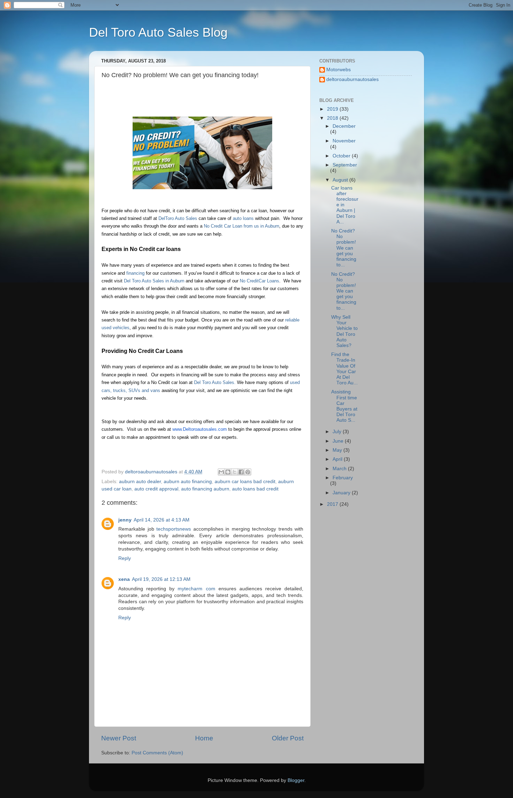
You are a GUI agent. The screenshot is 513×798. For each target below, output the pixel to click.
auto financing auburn (205, 489)
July (338, 431)
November (344, 140)
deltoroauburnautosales (352, 79)
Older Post (288, 738)
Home (204, 738)
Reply (124, 558)
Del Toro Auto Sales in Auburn (155, 281)
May (338, 450)
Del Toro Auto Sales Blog (158, 32)
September (345, 165)
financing (136, 273)
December (344, 126)
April (338, 459)
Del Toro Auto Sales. (214, 382)
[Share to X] (234, 471)
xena (124, 579)
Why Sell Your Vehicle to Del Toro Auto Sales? (344, 331)
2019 (333, 109)
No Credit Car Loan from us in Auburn (241, 226)
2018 (333, 118)
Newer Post (118, 738)
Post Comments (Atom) (157, 752)
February (343, 477)
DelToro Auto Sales (177, 218)
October (342, 155)
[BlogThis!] (227, 471)
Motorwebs (338, 69)
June (339, 441)
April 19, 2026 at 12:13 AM (161, 579)
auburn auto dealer (140, 481)
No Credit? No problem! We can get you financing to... (343, 247)
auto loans (243, 218)
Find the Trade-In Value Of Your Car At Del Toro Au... (344, 368)
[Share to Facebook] (241, 471)
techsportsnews (173, 529)
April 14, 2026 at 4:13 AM (161, 520)
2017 (333, 504)
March (340, 468)
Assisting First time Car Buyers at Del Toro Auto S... (344, 406)
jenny (125, 520)
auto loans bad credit (255, 489)
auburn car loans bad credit (245, 481)
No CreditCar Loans (259, 281)
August (341, 180)
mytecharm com (196, 588)
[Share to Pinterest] (247, 471)
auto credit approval (156, 489)
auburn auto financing (188, 481)
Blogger (296, 780)
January (342, 492)
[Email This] (221, 471)
